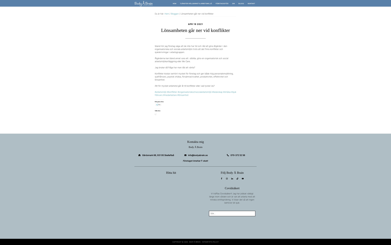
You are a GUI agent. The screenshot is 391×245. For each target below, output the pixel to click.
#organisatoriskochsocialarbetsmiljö (195, 92)
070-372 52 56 (238, 155)
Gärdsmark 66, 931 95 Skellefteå (158, 155)
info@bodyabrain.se (198, 155)
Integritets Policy (210, 242)
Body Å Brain (152, 4)
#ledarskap (217, 92)
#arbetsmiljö (160, 92)
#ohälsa (227, 92)
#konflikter (172, 92)
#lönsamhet (182, 95)
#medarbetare (170, 95)
